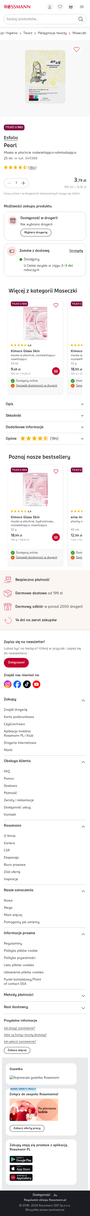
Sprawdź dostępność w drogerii (36, 385)
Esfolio (11, 138)
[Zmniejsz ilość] (9, 183)
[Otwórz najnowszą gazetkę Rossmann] (34, 1078)
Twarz (27, 33)
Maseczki (79, 33)
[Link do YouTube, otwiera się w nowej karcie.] (36, 684)
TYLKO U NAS (14, 127)
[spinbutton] (16, 183)
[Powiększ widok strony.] (55, 1195)
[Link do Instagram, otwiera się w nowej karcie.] (8, 684)
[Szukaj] (81, 19)
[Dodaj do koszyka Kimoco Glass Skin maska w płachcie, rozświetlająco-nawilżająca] (56, 371)
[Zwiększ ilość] (23, 183)
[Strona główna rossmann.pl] (17, 7)
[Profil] (50, 7)
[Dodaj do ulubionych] (76, 49)
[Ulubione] (60, 7)
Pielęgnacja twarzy (52, 33)
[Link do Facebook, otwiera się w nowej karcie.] (17, 684)
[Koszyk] (71, 7)
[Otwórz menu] (82, 7)
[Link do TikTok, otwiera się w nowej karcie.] (27, 684)
